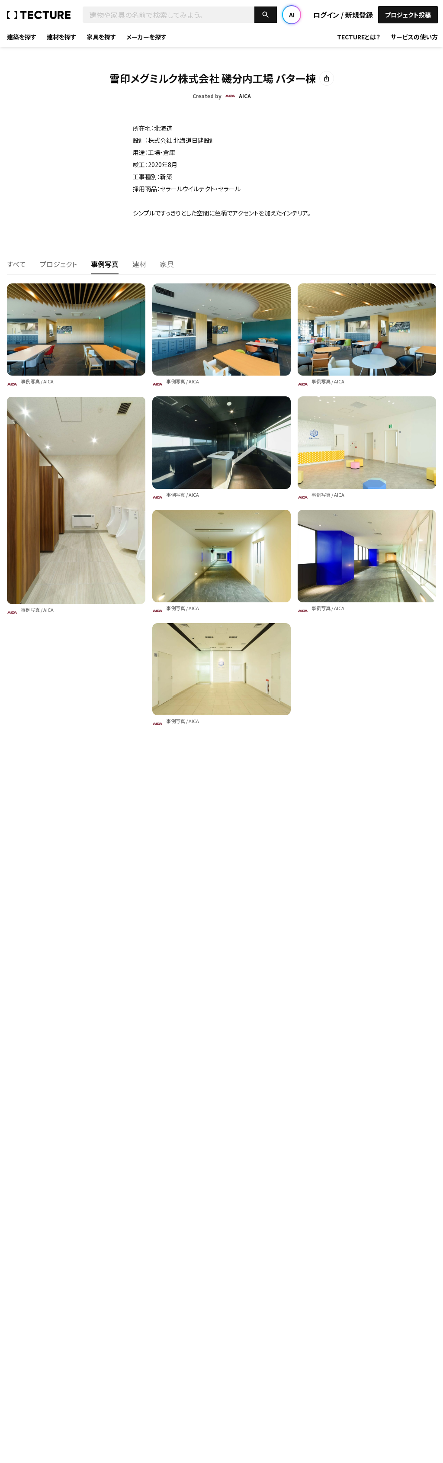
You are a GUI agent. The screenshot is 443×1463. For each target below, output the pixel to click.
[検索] (265, 14)
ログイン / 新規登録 (343, 14)
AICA (48, 381)
